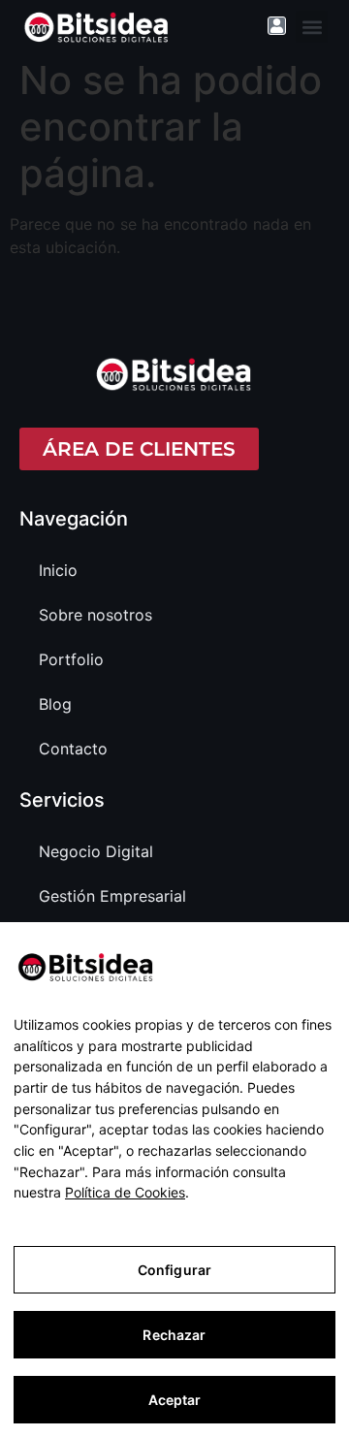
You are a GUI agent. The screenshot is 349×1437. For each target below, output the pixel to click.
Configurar (174, 1269)
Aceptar (175, 1399)
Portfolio (71, 659)
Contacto (73, 748)
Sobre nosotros (95, 614)
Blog (55, 704)
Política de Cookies (125, 1192)
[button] (312, 27)
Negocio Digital (96, 851)
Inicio (58, 570)
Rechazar (174, 1334)
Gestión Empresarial (112, 896)
